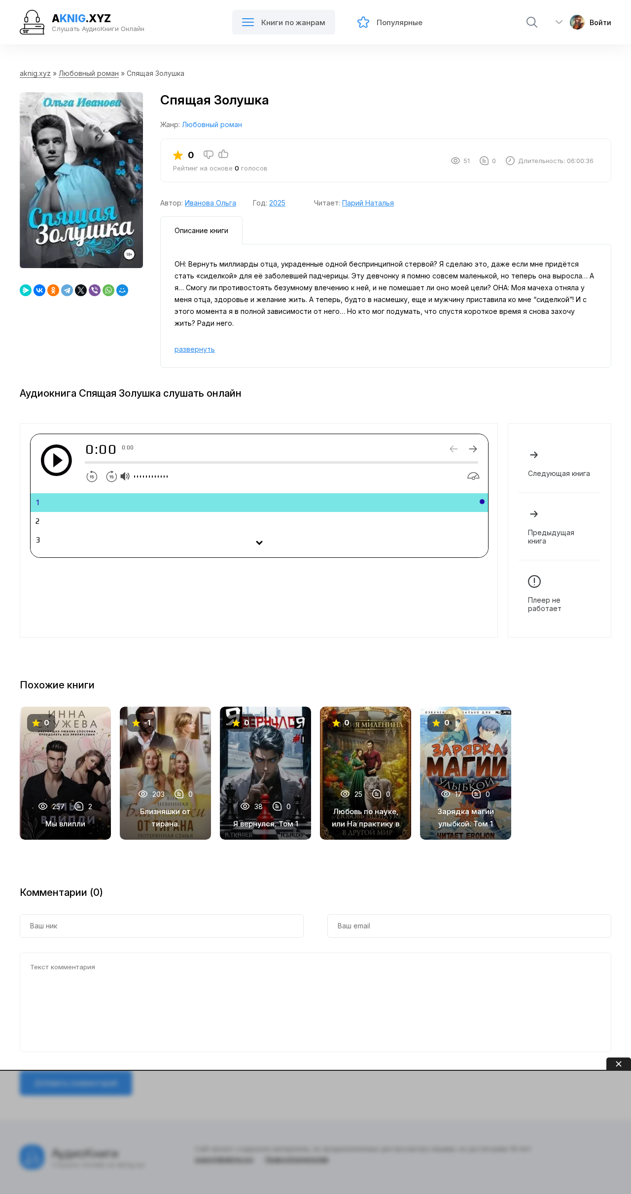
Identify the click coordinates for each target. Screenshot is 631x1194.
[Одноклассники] (53, 290)
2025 (277, 203)
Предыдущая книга (551, 536)
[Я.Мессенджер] (26, 290)
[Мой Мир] (122, 290)
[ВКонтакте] (39, 290)
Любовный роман (89, 73)
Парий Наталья (368, 203)
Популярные (399, 22)
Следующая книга (559, 473)
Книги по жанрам (293, 22)
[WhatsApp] (108, 290)
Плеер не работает (544, 604)
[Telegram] (67, 290)
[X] (81, 290)
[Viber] (95, 290)
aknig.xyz (35, 73)
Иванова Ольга (210, 203)
